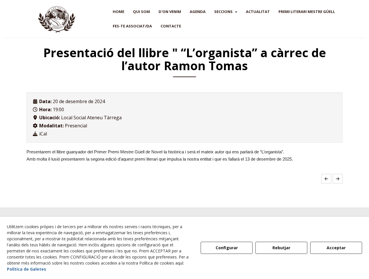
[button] (56, 19)
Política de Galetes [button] (26, 269)
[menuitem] (118, 11)
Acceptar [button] (336, 247)
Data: (45, 101)
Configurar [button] (227, 247)
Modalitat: (51, 125)
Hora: (45, 109)
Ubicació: (49, 117)
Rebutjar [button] (281, 247)
